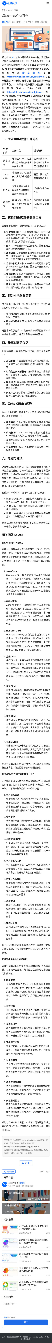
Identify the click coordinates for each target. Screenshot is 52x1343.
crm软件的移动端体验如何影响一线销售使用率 (33, 1241)
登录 (5, 1318)
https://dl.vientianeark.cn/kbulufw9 (25, 76)
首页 (3, 10)
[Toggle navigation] (48, 3)
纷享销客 (32, 72)
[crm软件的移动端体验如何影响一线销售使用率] (10, 1243)
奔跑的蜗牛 (6, 22)
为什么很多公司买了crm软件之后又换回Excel (33, 1227)
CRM (37, 22)
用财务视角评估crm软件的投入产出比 (33, 1255)
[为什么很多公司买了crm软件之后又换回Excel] (10, 1229)
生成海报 (10, 1171)
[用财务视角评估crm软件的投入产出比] (10, 1257)
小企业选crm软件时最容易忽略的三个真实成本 (33, 1284)
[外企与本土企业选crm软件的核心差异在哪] (10, 1272)
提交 (26, 1322)
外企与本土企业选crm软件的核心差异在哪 (33, 1270)
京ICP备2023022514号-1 (11, 1337)
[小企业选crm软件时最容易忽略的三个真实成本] (10, 1286)
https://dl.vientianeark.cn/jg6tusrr (25, 92)
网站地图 (27, 1339)
